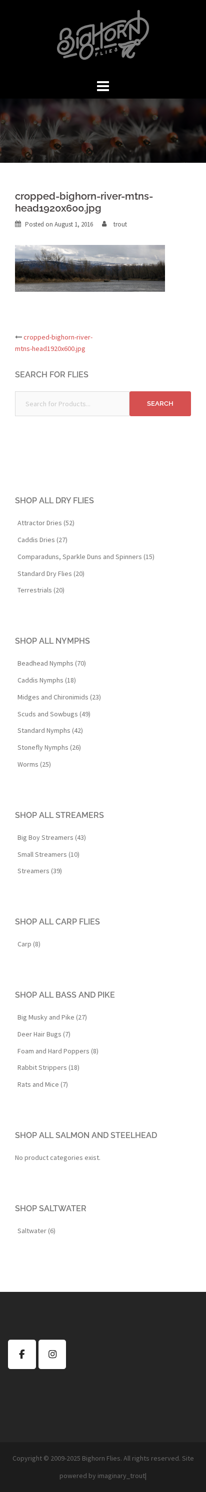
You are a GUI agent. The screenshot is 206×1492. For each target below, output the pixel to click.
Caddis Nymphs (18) (47, 680)
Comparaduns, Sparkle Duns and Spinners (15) (86, 556)
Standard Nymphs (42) (50, 730)
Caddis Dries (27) (43, 539)
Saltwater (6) (37, 1230)
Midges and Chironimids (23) (59, 696)
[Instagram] (52, 1354)
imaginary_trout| (122, 1475)
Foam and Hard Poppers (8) (58, 1050)
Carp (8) (29, 943)
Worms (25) (34, 764)
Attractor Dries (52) (46, 522)
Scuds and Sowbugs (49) (54, 713)
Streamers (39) (40, 870)
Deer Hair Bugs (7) (44, 1034)
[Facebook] (22, 1354)
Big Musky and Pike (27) (52, 1017)
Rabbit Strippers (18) (49, 1067)
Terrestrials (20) (41, 589)
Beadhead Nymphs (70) (52, 663)
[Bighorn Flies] (102, 37)
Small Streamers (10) (49, 854)
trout (120, 224)
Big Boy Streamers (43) (52, 837)
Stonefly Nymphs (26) (49, 747)
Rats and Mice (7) (43, 1084)
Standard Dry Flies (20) (51, 573)
